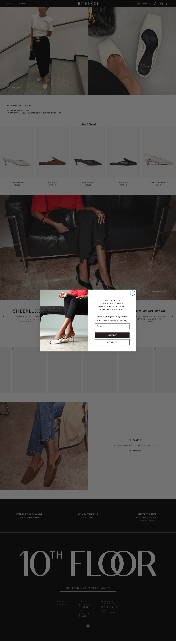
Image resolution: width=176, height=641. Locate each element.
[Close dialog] (132, 293)
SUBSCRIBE (112, 335)
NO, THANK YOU (112, 342)
